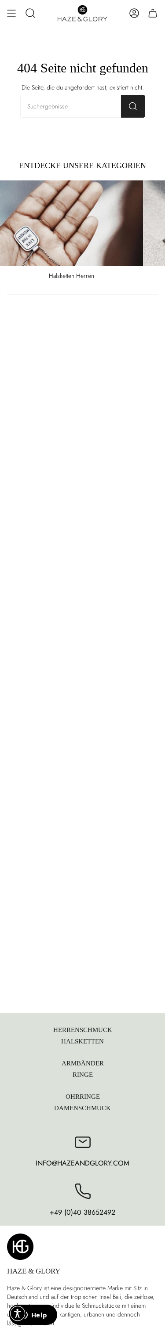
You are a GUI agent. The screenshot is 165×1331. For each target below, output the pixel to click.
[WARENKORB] (152, 13)
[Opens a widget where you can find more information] (33, 1316)
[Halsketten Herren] (71, 223)
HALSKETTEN (82, 1041)
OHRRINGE (83, 1096)
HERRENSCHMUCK (82, 1029)
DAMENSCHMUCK (82, 1108)
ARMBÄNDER (83, 1063)
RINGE (83, 1074)
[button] (30, 13)
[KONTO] (134, 13)
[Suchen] (133, 106)
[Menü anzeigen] (11, 13)
